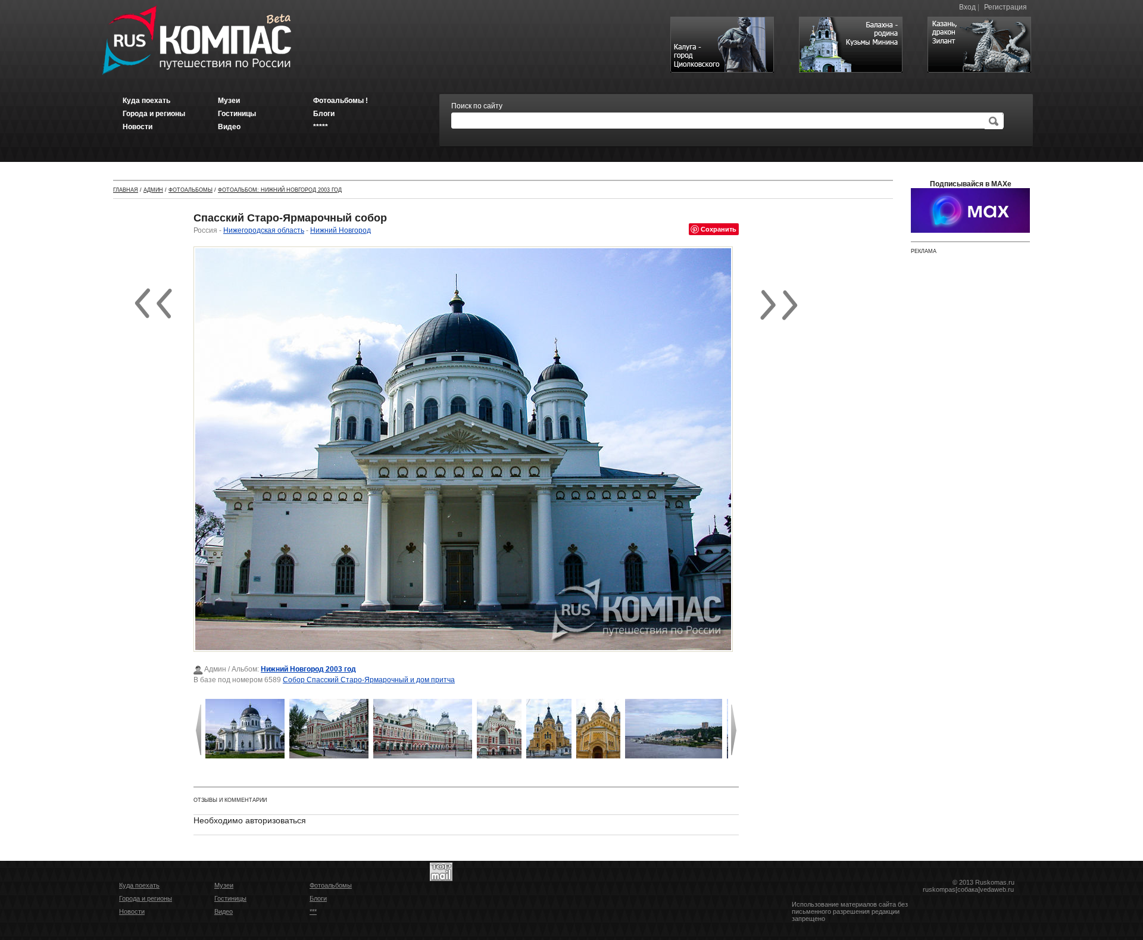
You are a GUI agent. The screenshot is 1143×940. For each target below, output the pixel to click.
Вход (967, 7)
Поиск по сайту (476, 106)
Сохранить (718, 228)
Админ (153, 190)
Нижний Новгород (340, 230)
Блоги (318, 898)
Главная (125, 190)
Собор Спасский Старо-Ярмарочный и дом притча (369, 680)
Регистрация (1005, 7)
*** (313, 911)
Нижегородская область (263, 230)
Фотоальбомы (190, 190)
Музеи (223, 885)
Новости (132, 911)
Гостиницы (230, 898)
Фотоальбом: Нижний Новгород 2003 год (280, 190)
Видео (223, 911)
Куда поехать (139, 885)
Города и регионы (145, 898)
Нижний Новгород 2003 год (308, 669)
